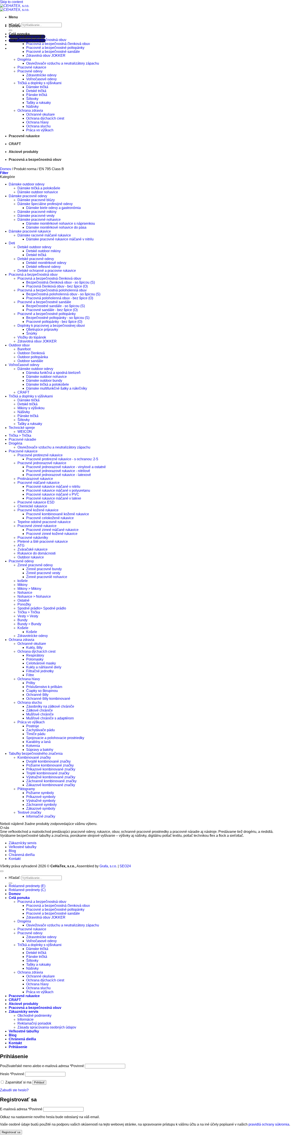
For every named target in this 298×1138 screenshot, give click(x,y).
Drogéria (24, 59)
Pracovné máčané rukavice (38, 482)
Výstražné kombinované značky (50, 777)
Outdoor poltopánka (32, 357)
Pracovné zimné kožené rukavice (51, 534)
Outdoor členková (31, 353)
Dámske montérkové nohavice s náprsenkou (60, 223)
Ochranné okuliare (40, 114)
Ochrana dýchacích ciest (45, 118)
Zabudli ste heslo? (14, 1090)
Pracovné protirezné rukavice (40, 455)
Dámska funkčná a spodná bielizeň (53, 373)
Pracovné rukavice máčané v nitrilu (53, 486)
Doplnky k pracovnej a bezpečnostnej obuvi (51, 325)
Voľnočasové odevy (41, 79)
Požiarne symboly (40, 793)
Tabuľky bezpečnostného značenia (36, 753)
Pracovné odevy (30, 71)
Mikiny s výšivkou (31, 408)
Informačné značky (40, 816)
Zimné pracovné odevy (35, 565)
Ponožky (24, 604)
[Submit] (10, 30)
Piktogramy (26, 789)
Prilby (30, 683)
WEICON (24, 431)
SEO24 (125, 866)
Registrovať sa (11, 1132)
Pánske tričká (36, 95)
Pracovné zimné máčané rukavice (52, 530)
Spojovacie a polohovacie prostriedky (55, 738)
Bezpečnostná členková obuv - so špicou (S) (60, 282)
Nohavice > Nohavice (34, 596)
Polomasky (34, 659)
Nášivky (32, 106)
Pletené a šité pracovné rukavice (42, 541)
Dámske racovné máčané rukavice (44, 235)
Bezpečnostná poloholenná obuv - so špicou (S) (63, 294)
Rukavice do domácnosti (36, 553)
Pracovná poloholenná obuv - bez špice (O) (59, 298)
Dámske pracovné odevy (28, 196)
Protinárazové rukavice (35, 479)
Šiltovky (32, 99)
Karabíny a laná (38, 742)
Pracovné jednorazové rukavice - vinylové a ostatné (66, 467)
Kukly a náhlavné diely (43, 667)
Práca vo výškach (39, 130)
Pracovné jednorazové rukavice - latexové (58, 475)
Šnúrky (31, 333)
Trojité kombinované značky (47, 773)
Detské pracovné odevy (35, 259)
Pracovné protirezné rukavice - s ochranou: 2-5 (62, 459)
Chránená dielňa (22, 855)
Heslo (12, 1074)
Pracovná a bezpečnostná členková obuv (58, 44)
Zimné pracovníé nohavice (46, 577)
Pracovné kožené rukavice (37, 510)
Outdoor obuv (19, 345)
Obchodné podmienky (34, 1015)
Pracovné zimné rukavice (37, 526)
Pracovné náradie (22, 439)
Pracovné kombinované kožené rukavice (57, 514)
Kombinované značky (34, 757)
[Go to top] (1, 871)
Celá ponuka (19, 34)
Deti (12, 243)
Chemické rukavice (32, 506)
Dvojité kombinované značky (48, 761)
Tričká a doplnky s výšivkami (39, 83)
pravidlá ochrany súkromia (268, 1124)
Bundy (22, 620)
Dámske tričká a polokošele (38, 188)
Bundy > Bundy (29, 624)
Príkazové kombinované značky (50, 769)
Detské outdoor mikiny (43, 251)
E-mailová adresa (21, 1109)
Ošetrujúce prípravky (42, 329)
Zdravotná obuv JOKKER (45, 55)
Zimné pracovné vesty (43, 573)
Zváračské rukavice (32, 549)
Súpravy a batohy (39, 749)
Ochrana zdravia (30, 110)
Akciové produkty (23, 152)
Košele (22, 628)
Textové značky (29, 812)
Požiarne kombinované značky (50, 765)
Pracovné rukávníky (32, 537)
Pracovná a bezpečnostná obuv (41, 40)
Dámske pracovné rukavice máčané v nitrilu (60, 239)
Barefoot (24, 349)
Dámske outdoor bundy (44, 380)
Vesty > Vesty (27, 616)
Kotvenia (33, 746)
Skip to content (11, 2)
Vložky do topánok (31, 337)
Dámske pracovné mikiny (37, 212)
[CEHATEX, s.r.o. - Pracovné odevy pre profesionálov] (14, 8)
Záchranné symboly (41, 804)
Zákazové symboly (40, 808)
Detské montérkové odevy (46, 263)
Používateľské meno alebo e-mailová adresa (42, 1066)
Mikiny (22, 585)
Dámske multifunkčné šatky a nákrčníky (56, 388)
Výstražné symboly (40, 801)
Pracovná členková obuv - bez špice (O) (57, 286)
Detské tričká (36, 91)
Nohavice (24, 592)
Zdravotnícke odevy (41, 75)
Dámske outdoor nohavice (37, 192)
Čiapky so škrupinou (42, 691)
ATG (20, 545)
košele (22, 581)
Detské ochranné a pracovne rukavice (46, 270)
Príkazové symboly (40, 797)
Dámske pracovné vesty (36, 215)
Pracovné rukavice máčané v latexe (53, 498)
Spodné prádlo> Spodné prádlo (41, 608)
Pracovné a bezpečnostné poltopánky (55, 48)
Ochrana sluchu (38, 126)
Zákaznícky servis (22, 843)
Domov (15, 26)
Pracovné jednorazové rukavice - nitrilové (58, 471)
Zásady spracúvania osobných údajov (46, 1027)
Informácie (25, 1019)
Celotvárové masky (41, 663)
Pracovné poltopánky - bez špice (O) (54, 321)
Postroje (32, 726)
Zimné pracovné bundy (44, 569)
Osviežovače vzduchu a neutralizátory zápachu (62, 63)
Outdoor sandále (30, 361)
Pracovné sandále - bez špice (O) (52, 310)
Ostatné (23, 600)
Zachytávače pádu (40, 730)
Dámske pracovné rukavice (30, 231)
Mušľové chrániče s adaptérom (50, 718)
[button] (13, 17)
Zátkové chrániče (39, 710)
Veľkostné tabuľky (22, 847)
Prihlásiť (39, 1082)
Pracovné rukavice (31, 67)
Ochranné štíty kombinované (48, 698)
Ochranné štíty (37, 694)
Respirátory (35, 655)
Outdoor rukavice (30, 557)
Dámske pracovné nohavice (39, 219)
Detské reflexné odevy (43, 267)
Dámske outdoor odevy (27, 184)
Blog (12, 851)
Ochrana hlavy (37, 122)
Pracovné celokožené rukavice (50, 518)
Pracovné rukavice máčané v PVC (52, 494)
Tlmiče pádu (35, 734)
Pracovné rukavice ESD (36, 502)
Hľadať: (15, 878)
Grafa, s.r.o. (108, 866)
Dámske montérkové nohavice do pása (56, 227)
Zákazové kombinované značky (50, 785)
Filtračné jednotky (40, 671)
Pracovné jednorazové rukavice (41, 463)
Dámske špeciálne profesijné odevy (45, 204)
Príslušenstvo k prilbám (44, 687)
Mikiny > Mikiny (29, 588)
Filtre (30, 675)
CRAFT (15, 144)
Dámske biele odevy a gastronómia (53, 208)
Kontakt (15, 859)
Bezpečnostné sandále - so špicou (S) (55, 306)
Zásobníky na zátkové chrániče (50, 706)
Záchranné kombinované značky (51, 781)
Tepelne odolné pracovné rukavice (44, 522)
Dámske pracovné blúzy (36, 200)
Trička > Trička (20, 435)
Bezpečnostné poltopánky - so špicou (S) (57, 318)
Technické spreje (22, 428)
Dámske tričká (37, 87)
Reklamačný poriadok (34, 1023)
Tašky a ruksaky (38, 102)
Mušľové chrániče (40, 714)
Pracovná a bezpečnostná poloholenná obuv (52, 290)
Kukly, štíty (34, 647)
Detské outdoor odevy (34, 247)
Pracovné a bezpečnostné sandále (53, 51)
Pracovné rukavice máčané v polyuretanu (58, 490)
